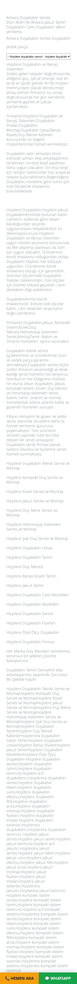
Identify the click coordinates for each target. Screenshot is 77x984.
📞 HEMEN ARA (19, 978)
